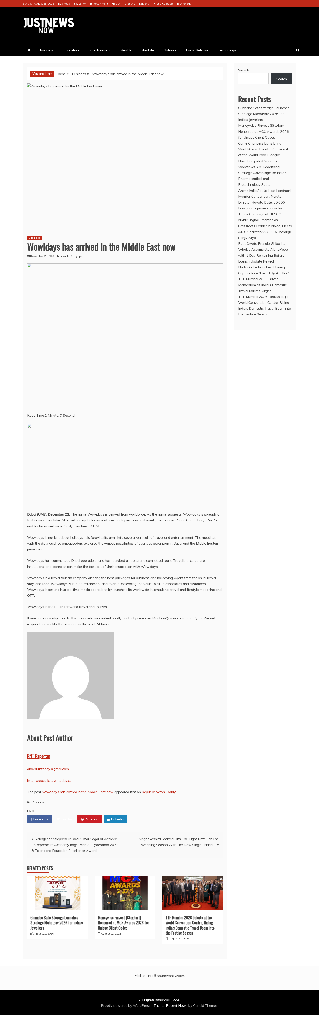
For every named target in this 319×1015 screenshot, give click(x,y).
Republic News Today (159, 792)
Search (243, 70)
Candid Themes (205, 1005)
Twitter (66, 819)
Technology (184, 3)
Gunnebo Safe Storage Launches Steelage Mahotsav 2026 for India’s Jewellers (56, 923)
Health (116, 3)
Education (80, 3)
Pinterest (91, 819)
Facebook (40, 819)
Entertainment (99, 3)
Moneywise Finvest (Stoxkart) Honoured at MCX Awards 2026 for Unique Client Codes (123, 923)
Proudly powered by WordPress (126, 1005)
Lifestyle (129, 3)
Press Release (163, 3)
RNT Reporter (38, 755)
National (144, 3)
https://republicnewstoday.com (50, 780)
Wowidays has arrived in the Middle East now (77, 792)
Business (64, 3)
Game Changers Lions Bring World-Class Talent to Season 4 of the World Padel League (263, 149)
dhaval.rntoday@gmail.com (48, 769)
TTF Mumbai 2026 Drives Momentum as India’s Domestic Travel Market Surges (262, 285)
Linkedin (117, 819)
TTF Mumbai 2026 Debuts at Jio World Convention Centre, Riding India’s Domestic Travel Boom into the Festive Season (190, 925)
